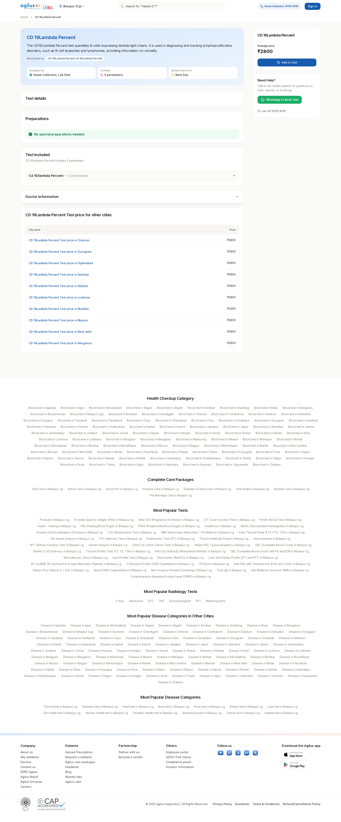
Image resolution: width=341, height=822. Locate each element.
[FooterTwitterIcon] (255, 753)
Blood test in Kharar (238, 433)
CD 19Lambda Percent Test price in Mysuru (58, 320)
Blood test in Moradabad (51, 445)
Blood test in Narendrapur (221, 445)
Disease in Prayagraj (98, 669)
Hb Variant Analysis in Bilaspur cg (72, 538)
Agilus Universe (31, 781)
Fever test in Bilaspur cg (209, 706)
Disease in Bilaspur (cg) (78, 631)
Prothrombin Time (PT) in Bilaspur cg (171, 538)
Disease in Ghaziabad (140, 638)
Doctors (26, 762)
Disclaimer (242, 804)
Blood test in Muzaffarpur (120, 445)
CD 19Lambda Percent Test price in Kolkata (58, 286)
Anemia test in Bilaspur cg (281, 713)
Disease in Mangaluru (77, 657)
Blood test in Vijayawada (232, 464)
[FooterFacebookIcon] (238, 753)
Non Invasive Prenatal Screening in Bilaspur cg (181, 570)
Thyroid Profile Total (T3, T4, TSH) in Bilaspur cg (118, 551)
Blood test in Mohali (289, 439)
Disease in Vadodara (239, 676)
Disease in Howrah (49, 644)
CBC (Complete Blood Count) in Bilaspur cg (283, 545)
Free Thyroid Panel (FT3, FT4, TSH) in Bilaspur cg (271, 532)
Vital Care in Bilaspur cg (47, 489)
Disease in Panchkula (293, 663)
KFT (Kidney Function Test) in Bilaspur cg (57, 545)
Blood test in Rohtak (132, 458)
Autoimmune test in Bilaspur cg (202, 713)
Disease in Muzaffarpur (295, 657)
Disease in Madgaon (45, 657)
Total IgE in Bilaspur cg (231, 570)
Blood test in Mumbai (85, 445)
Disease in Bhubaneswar (42, 631)
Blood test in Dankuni (262, 414)
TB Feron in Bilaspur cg (214, 564)
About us (27, 752)
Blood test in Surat (72, 464)
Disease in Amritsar (198, 625)
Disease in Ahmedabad (111, 625)
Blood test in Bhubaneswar (48, 414)
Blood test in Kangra (177, 433)
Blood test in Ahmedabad (105, 407)
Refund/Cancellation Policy (301, 804)
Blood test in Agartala (42, 407)
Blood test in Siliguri (268, 458)
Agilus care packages (80, 762)
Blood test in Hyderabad (109, 426)
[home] (37, 6)
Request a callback (78, 757)
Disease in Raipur (154, 669)
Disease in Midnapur (170, 657)
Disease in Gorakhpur (197, 638)
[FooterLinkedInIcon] (247, 753)
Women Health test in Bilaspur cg (106, 713)
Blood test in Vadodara (163, 464)
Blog (68, 772)
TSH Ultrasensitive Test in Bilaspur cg (132, 532)
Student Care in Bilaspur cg (291, 489)
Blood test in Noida (109, 452)
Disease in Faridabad (81, 638)
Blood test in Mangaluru (156, 439)
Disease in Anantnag (229, 625)
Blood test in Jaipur (235, 426)
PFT (198, 601)
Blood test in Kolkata (269, 433)
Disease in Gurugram (229, 638)
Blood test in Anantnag (234, 407)
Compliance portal (178, 762)
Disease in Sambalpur (296, 669)
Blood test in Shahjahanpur (203, 458)
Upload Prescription (79, 752)
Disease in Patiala (42, 669)
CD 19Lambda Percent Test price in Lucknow (59, 297)
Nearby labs (73, 776)
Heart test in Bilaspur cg (138, 706)
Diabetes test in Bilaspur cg (100, 706)
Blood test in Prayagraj (236, 452)
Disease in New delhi (233, 663)
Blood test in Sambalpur (165, 458)
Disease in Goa (168, 638)
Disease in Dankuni (239, 631)
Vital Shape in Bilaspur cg (252, 489)
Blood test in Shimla (238, 458)
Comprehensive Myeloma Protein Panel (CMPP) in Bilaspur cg (170, 576)
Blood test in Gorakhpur (234, 420)
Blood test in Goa (202, 420)
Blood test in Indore (172, 426)
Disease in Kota (239, 650)
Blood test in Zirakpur (267, 464)
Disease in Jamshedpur (289, 644)
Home (24, 17)
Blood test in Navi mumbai (290, 445)
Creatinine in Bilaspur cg (220, 526)
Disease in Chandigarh (143, 631)
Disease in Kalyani (100, 650)
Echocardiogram (180, 601)
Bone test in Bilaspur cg (173, 706)
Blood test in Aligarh (170, 407)
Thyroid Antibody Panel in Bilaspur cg (224, 538)
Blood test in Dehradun (296, 414)
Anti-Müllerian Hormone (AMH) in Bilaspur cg (280, 570)
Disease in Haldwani (292, 638)
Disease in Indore (139, 644)
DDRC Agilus (29, 772)
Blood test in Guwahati (303, 420)
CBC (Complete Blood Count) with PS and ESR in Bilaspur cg (269, 551)
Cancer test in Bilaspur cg (243, 713)
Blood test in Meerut (225, 439)
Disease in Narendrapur (107, 663)
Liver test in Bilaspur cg (283, 706)
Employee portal (177, 752)
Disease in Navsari (203, 663)
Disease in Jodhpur (43, 650)
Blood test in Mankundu (191, 439)
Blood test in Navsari (44, 452)
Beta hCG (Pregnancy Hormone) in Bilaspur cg (169, 519)
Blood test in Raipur (297, 452)
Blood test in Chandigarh (158, 414)
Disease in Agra (81, 625)
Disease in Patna (69, 669)
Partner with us (129, 752)
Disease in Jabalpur (168, 644)
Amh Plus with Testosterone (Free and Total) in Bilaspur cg (272, 564)
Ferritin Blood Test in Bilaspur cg (280, 519)
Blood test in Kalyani (146, 433)
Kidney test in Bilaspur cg (246, 706)
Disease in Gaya (110, 638)
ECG (150, 601)
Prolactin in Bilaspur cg (54, 519)
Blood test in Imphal (142, 426)
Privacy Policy (222, 804)
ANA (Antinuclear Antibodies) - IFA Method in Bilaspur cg (197, 532)
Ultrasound (136, 601)
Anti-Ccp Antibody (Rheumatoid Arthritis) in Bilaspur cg (190, 551)
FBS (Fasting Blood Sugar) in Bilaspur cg (107, 526)
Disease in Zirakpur (170, 682)
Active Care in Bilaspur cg (84, 489)
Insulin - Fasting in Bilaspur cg (57, 526)
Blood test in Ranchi (71, 458)
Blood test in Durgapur (38, 420)
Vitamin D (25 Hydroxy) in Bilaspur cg (57, 551)
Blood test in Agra (72, 407)
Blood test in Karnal (207, 433)
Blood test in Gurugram (269, 420)
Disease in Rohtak (265, 669)
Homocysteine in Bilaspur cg (271, 538)
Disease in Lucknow (267, 650)
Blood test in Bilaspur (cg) (87, 414)
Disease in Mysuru (46, 663)
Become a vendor (131, 757)
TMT (161, 601)
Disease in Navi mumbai (171, 663)
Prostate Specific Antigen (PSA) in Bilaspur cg (104, 519)
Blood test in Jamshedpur (48, 433)
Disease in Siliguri (100, 676)
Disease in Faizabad (49, 638)
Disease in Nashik (139, 663)
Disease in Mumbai (262, 657)
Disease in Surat (156, 676)
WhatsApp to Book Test (282, 99)
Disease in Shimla (72, 676)
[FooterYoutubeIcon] (220, 753)
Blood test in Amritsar (201, 407)
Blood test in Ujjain (131, 464)
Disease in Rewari (237, 669)
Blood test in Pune (268, 452)
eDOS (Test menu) (178, 757)
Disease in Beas (257, 625)
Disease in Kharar (184, 650)
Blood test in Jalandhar (268, 426)
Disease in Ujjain (210, 676)
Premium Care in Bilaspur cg (160, 489)
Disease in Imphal (111, 644)
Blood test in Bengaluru (298, 407)
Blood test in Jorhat (115, 433)
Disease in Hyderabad (81, 644)
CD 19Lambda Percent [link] (48, 17)
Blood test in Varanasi (197, 464)
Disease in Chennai (175, 631)
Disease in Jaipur (197, 644)
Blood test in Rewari (101, 458)
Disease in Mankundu (110, 657)
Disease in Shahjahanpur (40, 676)
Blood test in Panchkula (142, 452)
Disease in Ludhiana (297, 650)
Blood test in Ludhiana (87, 439)
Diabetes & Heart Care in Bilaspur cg (207, 489)
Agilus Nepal (29, 776)
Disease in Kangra (129, 650)
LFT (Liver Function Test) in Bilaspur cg (229, 519)
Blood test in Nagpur (186, 445)
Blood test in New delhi (78, 452)
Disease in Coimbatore (207, 631)
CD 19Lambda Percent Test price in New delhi (60, 331)
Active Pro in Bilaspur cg (122, 489)
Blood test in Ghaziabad (171, 420)
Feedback (72, 767)
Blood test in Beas (266, 407)
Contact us (28, 767)
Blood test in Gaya (139, 420)
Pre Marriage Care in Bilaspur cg (171, 495)
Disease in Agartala (53, 625)
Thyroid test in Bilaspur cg (60, 706)
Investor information (180, 767)
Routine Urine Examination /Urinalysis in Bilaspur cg (70, 532)
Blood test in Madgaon (121, 439)
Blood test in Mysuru (154, 445)
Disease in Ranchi (209, 669)
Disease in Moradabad (230, 657)
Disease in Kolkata (212, 650)
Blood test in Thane (102, 464)
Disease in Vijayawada (302, 676)
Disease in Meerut (140, 657)
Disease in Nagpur (75, 663)
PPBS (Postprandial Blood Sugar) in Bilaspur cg (169, 526)
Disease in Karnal (156, 650)
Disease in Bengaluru (286, 625)
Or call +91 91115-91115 (272, 111)
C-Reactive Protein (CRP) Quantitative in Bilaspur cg (160, 564)
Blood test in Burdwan (123, 414)
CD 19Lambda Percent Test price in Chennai (59, 240)
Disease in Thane (183, 676)
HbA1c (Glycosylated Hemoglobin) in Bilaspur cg (272, 526)
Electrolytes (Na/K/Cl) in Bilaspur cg (180, 557)
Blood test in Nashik (255, 445)
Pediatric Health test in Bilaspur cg (155, 713)
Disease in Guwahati (261, 638)
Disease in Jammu (257, 644)
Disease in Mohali (199, 657)
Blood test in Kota (298, 433)
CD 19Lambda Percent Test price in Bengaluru (60, 343)
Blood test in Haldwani (41, 426)
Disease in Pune (127, 669)
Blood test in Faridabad (107, 420)
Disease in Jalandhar (226, 644)
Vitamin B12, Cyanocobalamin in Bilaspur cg (222, 545)
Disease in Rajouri (181, 669)
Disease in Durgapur (302, 631)
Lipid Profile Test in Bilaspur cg (132, 557)
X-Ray (120, 601)
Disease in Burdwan (111, 631)
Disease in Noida (263, 663)
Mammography (215, 601)
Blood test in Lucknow (53, 439)
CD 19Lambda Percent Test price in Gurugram (60, 251)
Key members (30, 757)
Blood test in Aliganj (139, 407)
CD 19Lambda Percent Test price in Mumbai (59, 308)
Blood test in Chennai (193, 414)
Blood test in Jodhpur (84, 433)
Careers (26, 786)
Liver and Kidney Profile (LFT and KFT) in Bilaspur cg (243, 557)
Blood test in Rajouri (40, 458)
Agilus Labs (73, 781)
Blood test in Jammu (301, 426)
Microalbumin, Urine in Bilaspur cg (86, 557)
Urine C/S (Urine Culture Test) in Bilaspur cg (160, 545)
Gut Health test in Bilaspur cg (62, 713)
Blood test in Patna (205, 452)
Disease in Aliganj (142, 625)
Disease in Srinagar (128, 676)
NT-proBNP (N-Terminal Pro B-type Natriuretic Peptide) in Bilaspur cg (76, 564)
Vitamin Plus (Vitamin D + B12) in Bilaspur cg (61, 570)
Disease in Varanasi (270, 676)
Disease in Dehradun (270, 631)
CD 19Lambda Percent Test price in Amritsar (59, 274)
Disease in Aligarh (170, 625)
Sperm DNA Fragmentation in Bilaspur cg (120, 570)
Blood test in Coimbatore (228, 414)
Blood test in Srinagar (300, 458)
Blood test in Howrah (74, 426)
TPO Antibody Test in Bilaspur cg (120, 538)
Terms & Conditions (266, 804)
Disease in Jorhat (72, 650)
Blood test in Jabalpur (204, 426)
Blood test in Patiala (175, 452)
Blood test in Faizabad (72, 420)
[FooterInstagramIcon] (229, 753)
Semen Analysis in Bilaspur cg (108, 545)
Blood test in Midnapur (257, 439)
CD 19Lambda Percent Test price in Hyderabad (61, 263)
